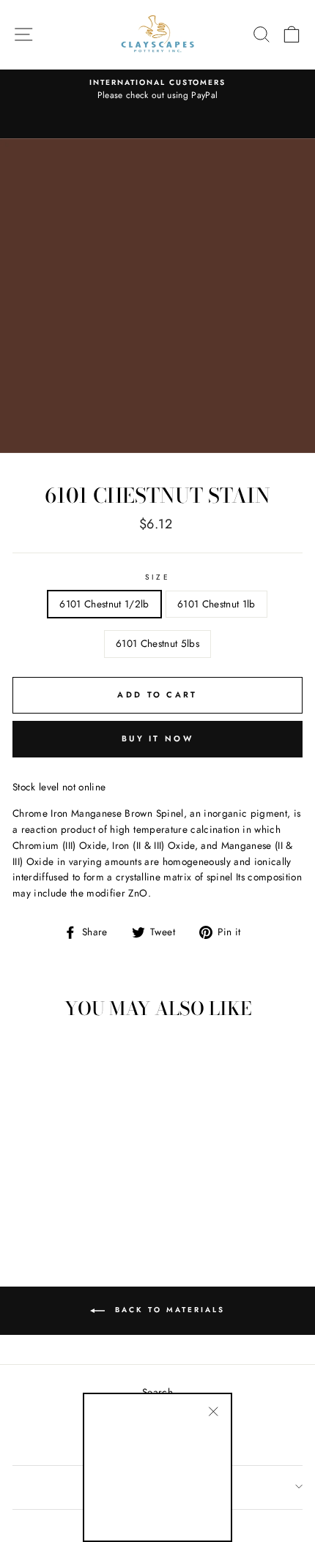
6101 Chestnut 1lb (216, 603)
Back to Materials (168, 1309)
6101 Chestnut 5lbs (157, 643)
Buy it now (157, 738)
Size (157, 577)
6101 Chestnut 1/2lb (104, 603)
